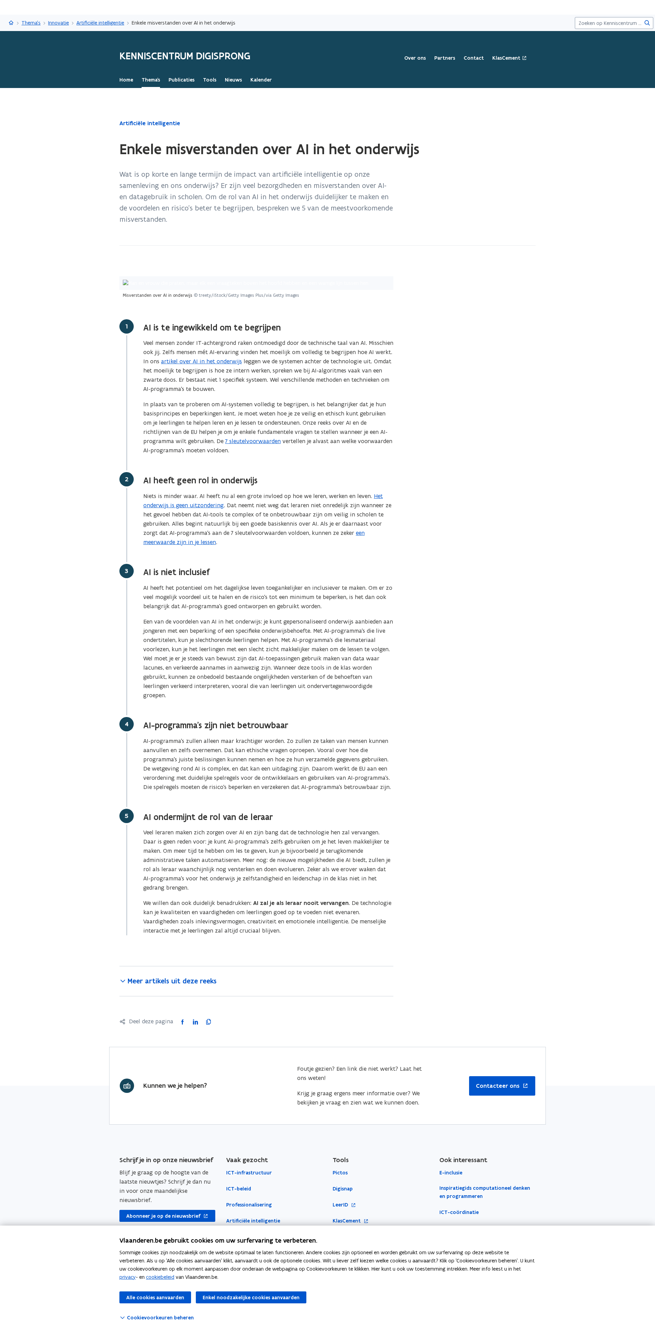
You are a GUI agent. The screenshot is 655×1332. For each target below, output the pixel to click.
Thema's (31, 22)
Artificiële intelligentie (100, 22)
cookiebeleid (160, 1277)
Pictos (340, 1172)
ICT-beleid (238, 1188)
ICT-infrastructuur (249, 1172)
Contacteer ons (498, 1085)
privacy (127, 1277)
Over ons (415, 58)
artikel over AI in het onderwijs (201, 361)
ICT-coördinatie (459, 1212)
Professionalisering (249, 1204)
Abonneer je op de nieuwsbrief (159, 1216)
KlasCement (506, 58)
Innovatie (58, 22)
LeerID (341, 1205)
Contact (474, 58)
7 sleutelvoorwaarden (253, 441)
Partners (444, 58)
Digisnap (343, 1188)
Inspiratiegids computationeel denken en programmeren (484, 1192)
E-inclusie (450, 1172)
